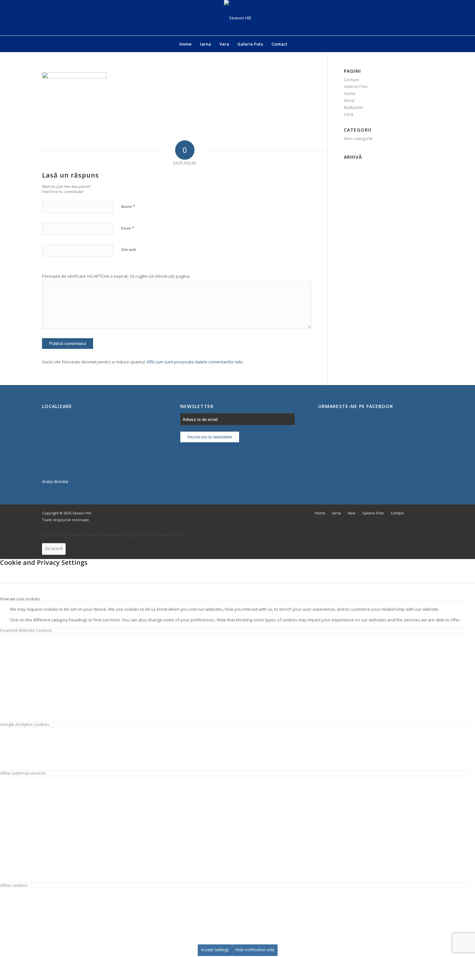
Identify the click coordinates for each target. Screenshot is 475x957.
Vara (348, 114)
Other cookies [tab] (13, 885)
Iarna (349, 100)
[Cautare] (295, 44)
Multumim (353, 107)
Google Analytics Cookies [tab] (24, 724)
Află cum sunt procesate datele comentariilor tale (195, 362)
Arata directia (55, 481)
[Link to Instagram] (428, 513)
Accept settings (215, 949)
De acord (53, 548)
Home (349, 93)
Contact (351, 79)
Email (127, 228)
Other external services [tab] (23, 773)
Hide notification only (254, 949)
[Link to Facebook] (418, 513)
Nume (128, 206)
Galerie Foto (356, 86)
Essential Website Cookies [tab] (26, 630)
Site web (128, 249)
